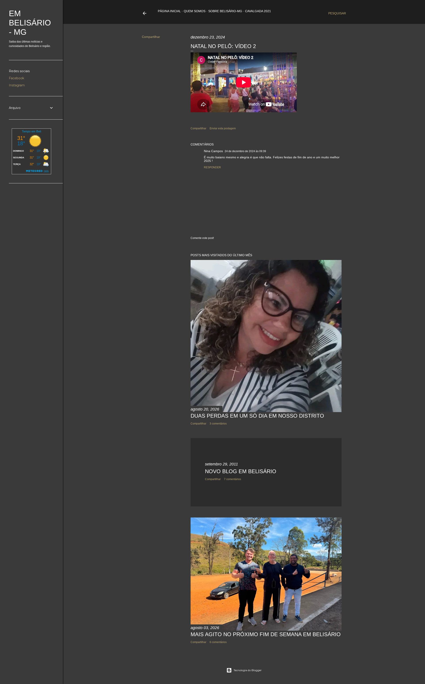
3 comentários (218, 423)
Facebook (16, 78)
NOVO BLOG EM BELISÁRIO (240, 471)
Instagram (17, 85)
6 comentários (218, 642)
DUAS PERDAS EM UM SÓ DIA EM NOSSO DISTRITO (257, 416)
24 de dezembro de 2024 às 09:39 (245, 151)
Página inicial (169, 11)
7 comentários (232, 479)
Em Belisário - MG (30, 23)
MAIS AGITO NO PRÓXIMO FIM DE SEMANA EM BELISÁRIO (266, 634)
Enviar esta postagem (223, 128)
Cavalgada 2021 (258, 11)
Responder (212, 167)
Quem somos (194, 11)
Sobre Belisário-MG (225, 11)
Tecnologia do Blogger (248, 670)
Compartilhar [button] (151, 37)
